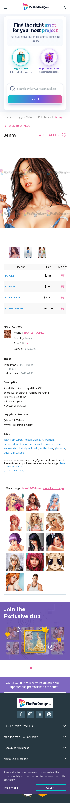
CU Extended (14, 297)
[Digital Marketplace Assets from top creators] (49, 57)
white (43, 448)
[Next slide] (65, 252)
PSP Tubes (44, 117)
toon (46, 444)
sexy (6, 439)
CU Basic (11, 286)
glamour (60, 448)
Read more (11, 787)
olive (7, 452)
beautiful (9, 444)
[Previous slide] (5, 252)
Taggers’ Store (25, 117)
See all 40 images (53, 488)
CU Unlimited (14, 308)
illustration (31, 439)
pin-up (29, 444)
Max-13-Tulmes (34, 332)
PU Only (10, 275)
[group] (35, 631)
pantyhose (17, 452)
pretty (20, 444)
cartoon (56, 444)
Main (9, 117)
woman (49, 439)
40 (28, 343)
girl (41, 439)
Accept (51, 787)
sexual (38, 444)
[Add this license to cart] (63, 275)
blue (50, 448)
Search (35, 99)
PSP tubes (16, 439)
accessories (11, 448)
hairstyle (24, 448)
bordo (34, 448)
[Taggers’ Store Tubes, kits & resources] (20, 57)
